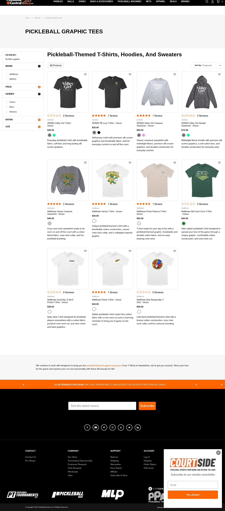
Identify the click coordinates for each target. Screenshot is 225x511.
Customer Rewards (77, 464)
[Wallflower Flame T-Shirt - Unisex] (113, 268)
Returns (114, 457)
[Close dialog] (218, 452)
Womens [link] (13, 112)
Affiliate (113, 471)
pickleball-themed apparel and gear (104, 365)
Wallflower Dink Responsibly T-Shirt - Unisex (150, 301)
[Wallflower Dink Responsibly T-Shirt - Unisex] (157, 268)
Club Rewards (74, 468)
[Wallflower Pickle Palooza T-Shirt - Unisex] (157, 180)
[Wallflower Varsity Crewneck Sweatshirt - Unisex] (68, 180)
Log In (147, 457)
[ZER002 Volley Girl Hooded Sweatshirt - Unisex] (202, 92)
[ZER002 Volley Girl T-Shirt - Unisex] (68, 92)
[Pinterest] (104, 427)
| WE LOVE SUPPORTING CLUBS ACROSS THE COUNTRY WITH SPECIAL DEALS (110, 384)
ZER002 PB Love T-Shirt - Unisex (107, 123)
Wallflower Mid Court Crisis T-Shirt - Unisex (196, 212)
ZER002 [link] (12, 79)
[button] (85, 74)
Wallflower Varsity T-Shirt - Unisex (107, 211)
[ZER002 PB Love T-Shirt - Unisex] (113, 92)
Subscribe (147, 406)
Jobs (70, 475)
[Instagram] (112, 427)
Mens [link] (11, 107)
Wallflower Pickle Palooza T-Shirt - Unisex (152, 212)
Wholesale (73, 471)
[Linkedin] (138, 427)
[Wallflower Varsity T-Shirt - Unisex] (113, 180)
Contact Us (30, 457)
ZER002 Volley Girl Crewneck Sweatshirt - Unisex (150, 124)
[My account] (212, 1)
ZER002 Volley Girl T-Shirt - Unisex (59, 124)
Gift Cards (149, 468)
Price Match (116, 468)
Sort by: (198, 65)
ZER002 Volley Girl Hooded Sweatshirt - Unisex (193, 124)
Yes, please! (193, 494)
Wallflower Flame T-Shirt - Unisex (107, 300)
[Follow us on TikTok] (121, 427)
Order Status (150, 464)
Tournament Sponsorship (80, 460)
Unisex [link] (12, 102)
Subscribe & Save (119, 475)
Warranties (115, 464)
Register (148, 460)
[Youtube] (96, 427)
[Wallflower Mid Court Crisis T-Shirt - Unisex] (202, 180)
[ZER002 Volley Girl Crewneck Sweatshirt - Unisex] (157, 92)
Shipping (114, 460)
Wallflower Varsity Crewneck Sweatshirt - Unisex (59, 212)
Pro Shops (30, 460)
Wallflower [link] (13, 74)
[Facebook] (87, 427)
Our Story (72, 457)
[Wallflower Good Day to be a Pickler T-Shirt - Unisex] (68, 268)
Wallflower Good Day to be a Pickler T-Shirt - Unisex (60, 301)
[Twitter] (129, 427)
